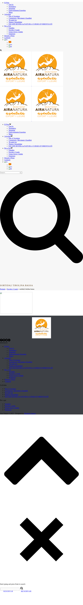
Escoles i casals (10, 406)
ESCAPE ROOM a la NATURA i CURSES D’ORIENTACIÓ (30, 24)
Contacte (7, 38)
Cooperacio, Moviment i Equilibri (20, 18)
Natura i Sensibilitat (15, 22)
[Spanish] (10, 46)
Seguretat (12, 8)
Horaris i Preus (9, 36)
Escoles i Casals (14, 30)
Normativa (12, 6)
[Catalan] (5, 40)
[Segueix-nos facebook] (1, 341)
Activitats (7, 14)
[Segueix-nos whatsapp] (9, 341)
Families (11, 28)
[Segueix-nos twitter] (6, 341)
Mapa (11, 12)
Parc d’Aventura (14, 16)
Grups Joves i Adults (16, 32)
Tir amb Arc (13, 20)
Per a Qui (7, 26)
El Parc (6, 3)
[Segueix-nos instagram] (4, 341)
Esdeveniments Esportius (17, 10)
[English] (10, 45)
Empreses (12, 34)
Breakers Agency (30, 413)
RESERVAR (8, 591)
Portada (2, 289)
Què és (11, 5)
